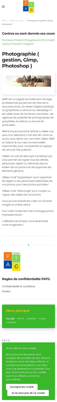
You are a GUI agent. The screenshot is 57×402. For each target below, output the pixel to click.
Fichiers (6, 291)
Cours (42, 318)
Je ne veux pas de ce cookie (28, 393)
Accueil (10, 318)
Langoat (28, 43)
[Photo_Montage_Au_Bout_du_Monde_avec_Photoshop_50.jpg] (28, 80)
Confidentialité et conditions (18, 286)
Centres (31, 318)
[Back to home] (28, 6)
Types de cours (16, 20)
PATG (4, 20)
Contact (11, 322)
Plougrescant (33, 40)
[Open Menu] (3, 6)
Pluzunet (16, 43)
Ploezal (19, 40)
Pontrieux (7, 40)
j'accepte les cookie (22, 386)
